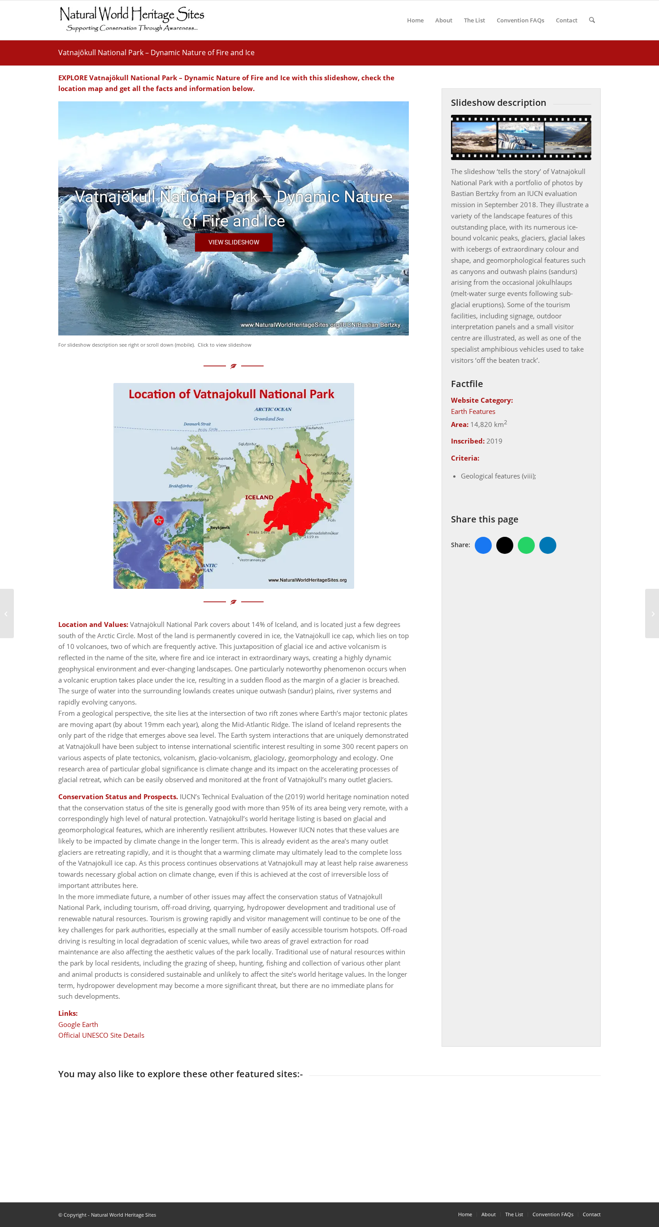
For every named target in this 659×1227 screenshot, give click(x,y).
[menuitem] (415, 20)
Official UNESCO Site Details (101, 1035)
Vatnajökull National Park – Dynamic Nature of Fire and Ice (156, 52)
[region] (233, 218)
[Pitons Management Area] (7, 613)
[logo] (132, 20)
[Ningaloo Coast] (652, 613)
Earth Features (473, 411)
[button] (234, 242)
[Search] (592, 20)
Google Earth (78, 1024)
